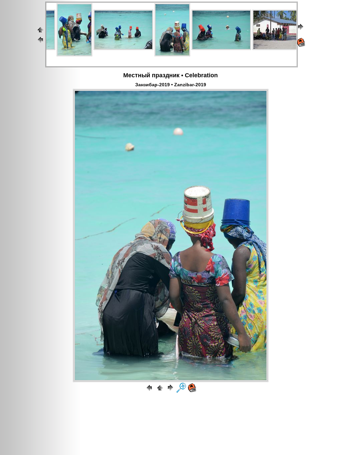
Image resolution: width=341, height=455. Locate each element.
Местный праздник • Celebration (170, 75)
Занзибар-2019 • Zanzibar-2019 (170, 84)
